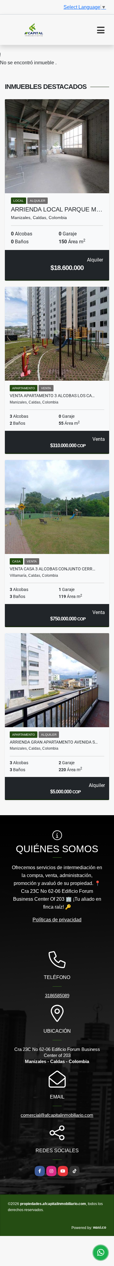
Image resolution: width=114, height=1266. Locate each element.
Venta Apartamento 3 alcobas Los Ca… (52, 395)
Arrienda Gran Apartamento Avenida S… (54, 742)
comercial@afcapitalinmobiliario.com (57, 1115)
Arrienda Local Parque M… (56, 209)
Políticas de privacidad (57, 919)
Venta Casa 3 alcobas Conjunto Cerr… (52, 568)
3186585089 (57, 995)
